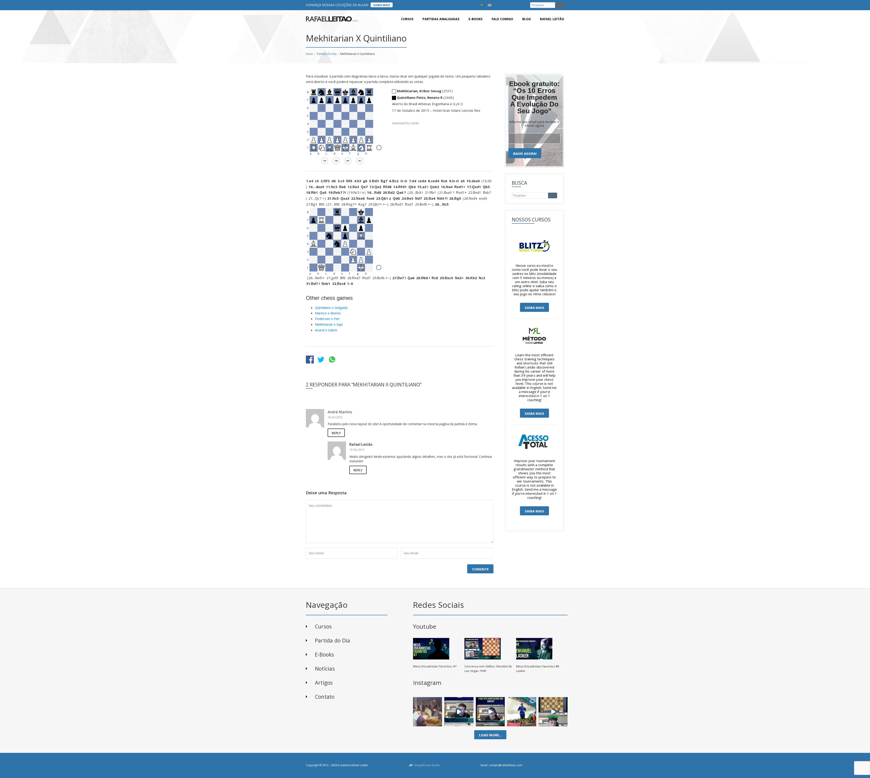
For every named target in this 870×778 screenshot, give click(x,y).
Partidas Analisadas (441, 19)
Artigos (324, 682)
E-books (476, 19)
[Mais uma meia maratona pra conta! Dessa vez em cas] (521, 711)
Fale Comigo (502, 19)
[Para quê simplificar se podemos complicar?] (553, 711)
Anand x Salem (326, 330)
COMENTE (480, 569)
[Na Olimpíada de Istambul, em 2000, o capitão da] (459, 711)
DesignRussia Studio (427, 765)
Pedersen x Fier (327, 318)
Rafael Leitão (552, 19)
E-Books (324, 654)
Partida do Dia (326, 54)
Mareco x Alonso (328, 313)
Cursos (407, 19)
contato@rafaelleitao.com (505, 765)
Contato (325, 696)
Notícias (325, 668)
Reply (336, 433)
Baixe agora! (524, 153)
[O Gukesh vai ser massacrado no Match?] (490, 711)
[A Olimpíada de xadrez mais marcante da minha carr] (427, 711)
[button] (324, 160)
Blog (526, 19)
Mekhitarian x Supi (329, 324)
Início (309, 54)
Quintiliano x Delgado (331, 307)
